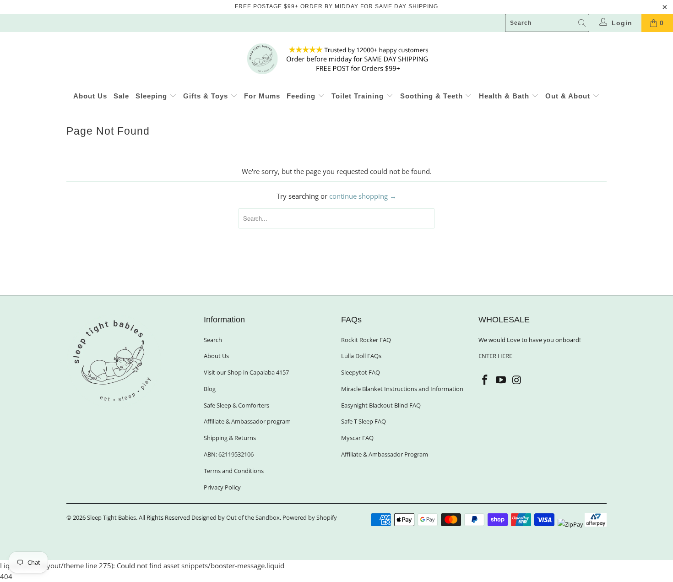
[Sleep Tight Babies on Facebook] (485, 380)
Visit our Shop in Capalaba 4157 (246, 372)
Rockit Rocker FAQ (366, 340)
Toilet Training (358, 96)
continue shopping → (362, 196)
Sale (121, 96)
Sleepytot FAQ (360, 372)
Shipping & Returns (230, 438)
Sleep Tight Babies (111, 517)
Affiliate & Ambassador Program (384, 454)
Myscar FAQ (357, 438)
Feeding (302, 96)
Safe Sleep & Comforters (236, 405)
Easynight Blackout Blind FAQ (381, 405)
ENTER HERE (495, 356)
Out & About (568, 96)
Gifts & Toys (206, 96)
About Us (90, 96)
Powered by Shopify (309, 517)
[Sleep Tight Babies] (336, 58)
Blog (210, 389)
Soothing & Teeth (432, 96)
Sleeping (152, 96)
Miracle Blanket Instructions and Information (402, 389)
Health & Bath (505, 96)
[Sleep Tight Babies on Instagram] (517, 380)
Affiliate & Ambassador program (247, 421)
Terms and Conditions (234, 471)
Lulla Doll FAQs (361, 356)
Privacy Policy (222, 487)
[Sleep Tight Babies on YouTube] (501, 380)
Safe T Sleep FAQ (363, 421)
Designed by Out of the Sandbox (235, 517)
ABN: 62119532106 (229, 454)
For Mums (262, 96)
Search (213, 340)
